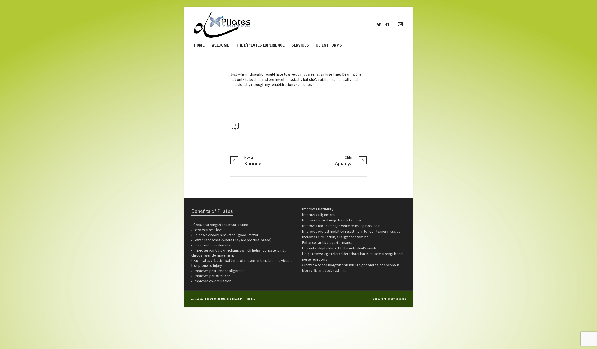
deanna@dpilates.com (219, 298)
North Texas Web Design (393, 298)
